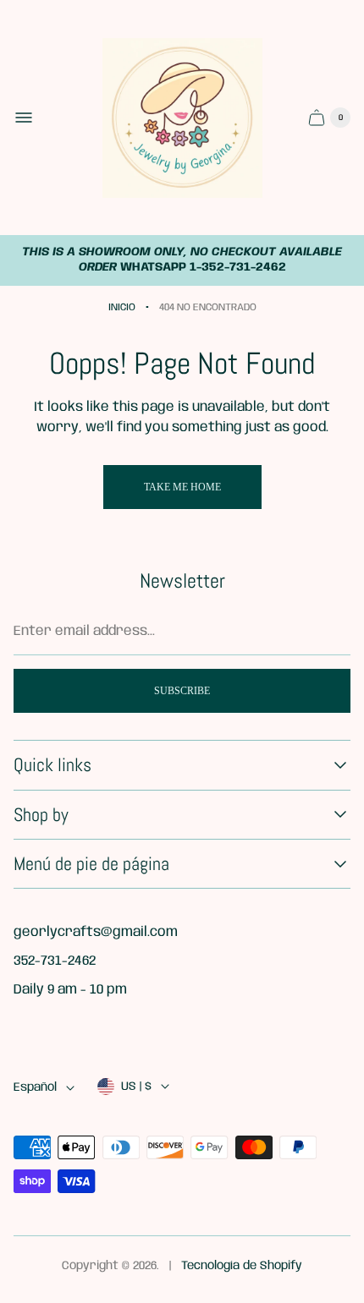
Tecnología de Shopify (241, 1266)
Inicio (121, 307)
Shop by (41, 814)
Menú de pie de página (91, 863)
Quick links (52, 764)
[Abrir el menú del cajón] (23, 117)
